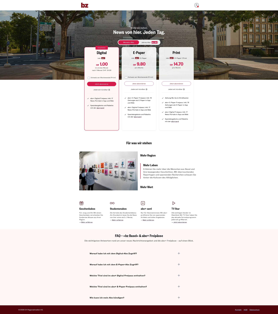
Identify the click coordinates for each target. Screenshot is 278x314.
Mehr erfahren (87, 222)
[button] (169, 155)
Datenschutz (255, 310)
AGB (245, 310)
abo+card (100, 108)
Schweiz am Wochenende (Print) (103, 77)
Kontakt (238, 310)
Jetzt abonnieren (180, 222)
